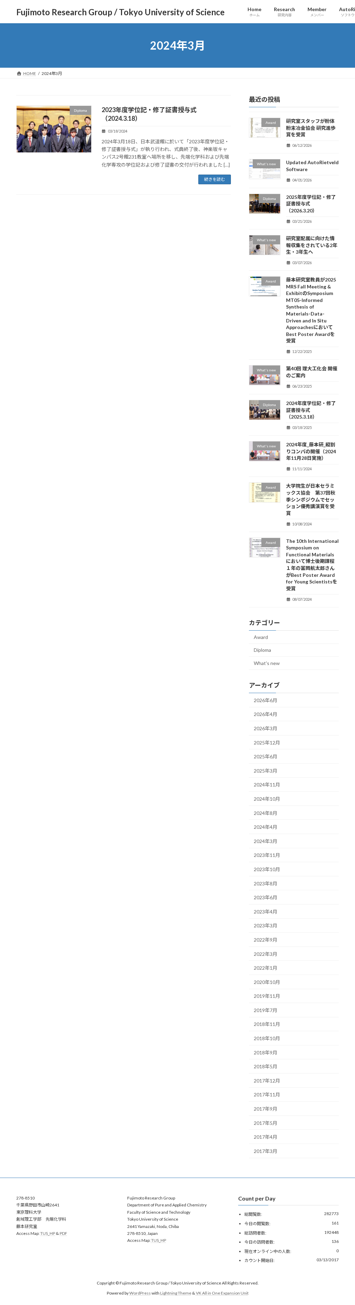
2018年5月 (265, 1066)
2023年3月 (265, 926)
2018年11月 (267, 1024)
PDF (63, 1233)
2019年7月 (265, 1010)
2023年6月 (265, 897)
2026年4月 (265, 714)
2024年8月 (265, 813)
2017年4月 (265, 1137)
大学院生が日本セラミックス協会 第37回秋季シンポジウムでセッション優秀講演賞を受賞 (310, 499)
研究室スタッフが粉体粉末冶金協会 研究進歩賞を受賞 (311, 127)
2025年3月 (265, 771)
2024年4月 (265, 827)
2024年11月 (267, 785)
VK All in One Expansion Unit (222, 1293)
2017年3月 (265, 1151)
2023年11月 (267, 855)
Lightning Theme (175, 1293)
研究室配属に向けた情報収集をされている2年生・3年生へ (311, 245)
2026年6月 (265, 700)
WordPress (140, 1293)
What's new (267, 663)
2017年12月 (267, 1081)
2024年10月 (267, 799)
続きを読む (214, 179)
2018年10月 (267, 1038)
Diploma (262, 650)
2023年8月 (265, 883)
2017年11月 (267, 1095)
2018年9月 (265, 1052)
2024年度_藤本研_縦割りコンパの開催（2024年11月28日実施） (311, 451)
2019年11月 (267, 996)
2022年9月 (265, 940)
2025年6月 (265, 756)
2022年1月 (265, 968)
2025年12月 (267, 743)
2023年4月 (265, 912)
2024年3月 (265, 841)
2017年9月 (265, 1109)
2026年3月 (265, 728)
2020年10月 (267, 982)
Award (261, 637)
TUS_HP (47, 1233)
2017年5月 (265, 1123)
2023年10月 (267, 869)
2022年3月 (265, 954)
